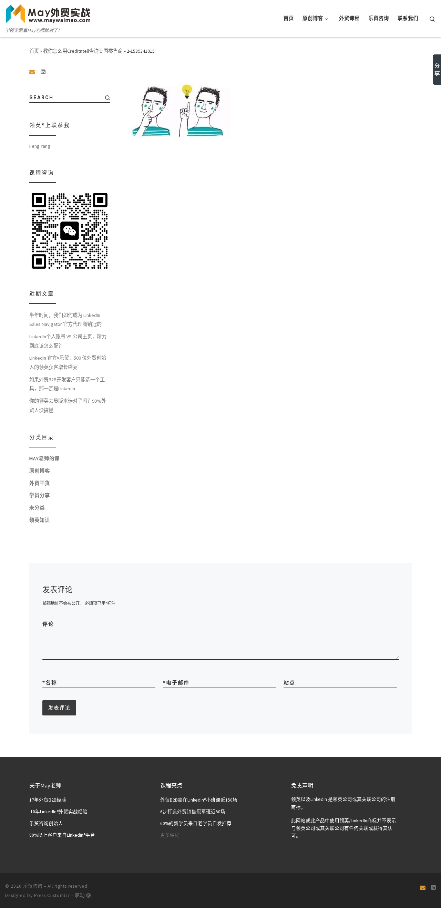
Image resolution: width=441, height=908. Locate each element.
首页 (34, 51)
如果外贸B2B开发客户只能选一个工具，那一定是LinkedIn (67, 384)
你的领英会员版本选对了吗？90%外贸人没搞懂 (67, 405)
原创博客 (39, 471)
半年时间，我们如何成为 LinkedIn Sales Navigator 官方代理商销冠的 (65, 320)
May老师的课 (44, 458)
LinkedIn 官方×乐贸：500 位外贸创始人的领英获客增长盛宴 (67, 362)
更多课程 (170, 835)
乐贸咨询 (32, 886)
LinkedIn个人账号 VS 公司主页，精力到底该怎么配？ (67, 341)
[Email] (32, 72)
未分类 (37, 508)
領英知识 (39, 520)
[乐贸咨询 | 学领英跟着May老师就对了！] (48, 13)
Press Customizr (52, 895)
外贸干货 (39, 483)
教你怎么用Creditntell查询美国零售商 (83, 51)
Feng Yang (39, 146)
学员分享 (39, 495)
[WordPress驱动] (88, 895)
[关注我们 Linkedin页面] (43, 72)
